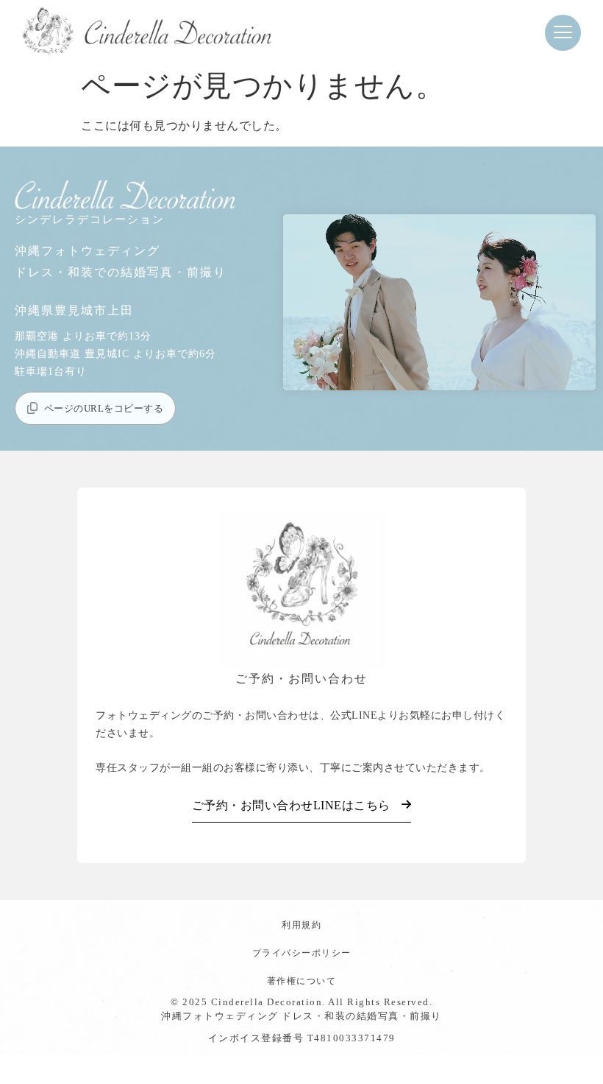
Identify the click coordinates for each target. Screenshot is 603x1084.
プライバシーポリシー (302, 953)
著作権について (302, 981)
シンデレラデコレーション (90, 219)
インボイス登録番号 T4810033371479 (302, 1037)
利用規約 (301, 925)
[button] (563, 33)
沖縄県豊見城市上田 (74, 310)
